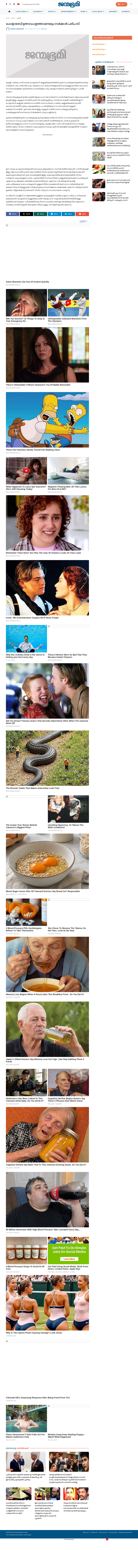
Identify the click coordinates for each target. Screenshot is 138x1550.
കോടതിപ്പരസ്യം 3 (99, 54)
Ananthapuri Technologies (23, 1535)
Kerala (19, 18)
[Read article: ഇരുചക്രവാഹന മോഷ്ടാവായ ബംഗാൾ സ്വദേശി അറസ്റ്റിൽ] (98, 183)
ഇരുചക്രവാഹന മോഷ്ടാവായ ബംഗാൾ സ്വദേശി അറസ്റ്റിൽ (118, 181)
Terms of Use (103, 1532)
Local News (97, 11)
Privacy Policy (113, 1532)
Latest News (21, 11)
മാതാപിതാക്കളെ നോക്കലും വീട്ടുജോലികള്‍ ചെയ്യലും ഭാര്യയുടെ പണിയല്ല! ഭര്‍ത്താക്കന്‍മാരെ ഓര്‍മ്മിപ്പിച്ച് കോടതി (118, 143)
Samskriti (113, 11)
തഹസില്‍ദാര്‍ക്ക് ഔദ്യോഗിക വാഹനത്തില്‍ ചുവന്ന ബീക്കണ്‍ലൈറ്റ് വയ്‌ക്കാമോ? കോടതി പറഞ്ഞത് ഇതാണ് (118, 169)
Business (126, 11)
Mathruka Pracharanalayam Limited (17, 1532)
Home (7, 18)
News (13, 18)
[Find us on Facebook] (6, 4)
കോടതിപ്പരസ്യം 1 (99, 44)
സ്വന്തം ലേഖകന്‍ (17, 29)
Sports (51, 11)
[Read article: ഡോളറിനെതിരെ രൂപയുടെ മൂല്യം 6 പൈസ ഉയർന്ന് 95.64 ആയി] (98, 156)
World (10, 1470)
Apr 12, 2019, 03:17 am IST (32, 29)
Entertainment (67, 11)
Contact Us (93, 1532)
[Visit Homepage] (69, 4)
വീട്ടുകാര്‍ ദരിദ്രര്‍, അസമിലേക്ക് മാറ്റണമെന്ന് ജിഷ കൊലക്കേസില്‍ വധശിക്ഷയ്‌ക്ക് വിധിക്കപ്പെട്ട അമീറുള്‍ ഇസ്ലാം (75, 1507)
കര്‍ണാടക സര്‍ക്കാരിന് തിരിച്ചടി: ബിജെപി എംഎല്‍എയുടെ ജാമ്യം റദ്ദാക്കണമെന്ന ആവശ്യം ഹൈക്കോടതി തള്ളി (116, 100)
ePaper (122, 4)
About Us (86, 1532)
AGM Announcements (125, 1532)
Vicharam (37, 11)
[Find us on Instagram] (10, 4)
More (83, 11)
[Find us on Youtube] (18, 4)
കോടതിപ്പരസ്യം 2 (99, 49)
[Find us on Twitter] (14, 4)
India (52, 1470)
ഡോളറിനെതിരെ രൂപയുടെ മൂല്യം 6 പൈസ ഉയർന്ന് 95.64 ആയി (118, 155)
